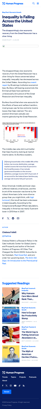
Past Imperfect (20, 255)
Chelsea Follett (9, 232)
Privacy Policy (6, 405)
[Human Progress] (20, 372)
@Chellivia (6, 236)
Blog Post (5, 12)
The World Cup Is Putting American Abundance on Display (30, 335)
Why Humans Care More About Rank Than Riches (30, 296)
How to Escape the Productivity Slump (29, 315)
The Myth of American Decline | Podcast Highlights (30, 354)
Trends (5, 377)
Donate (6, 392)
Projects (22, 377)
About (4, 380)
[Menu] (38, 3)
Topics (13, 377)
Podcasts (32, 377)
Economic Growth (15, 12)
